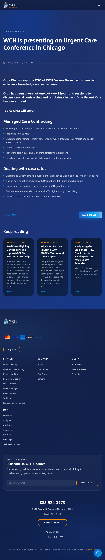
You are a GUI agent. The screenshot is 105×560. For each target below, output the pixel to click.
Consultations (9, 393)
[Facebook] (43, 537)
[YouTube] (55, 537)
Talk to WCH (90, 214)
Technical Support (11, 444)
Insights (7, 420)
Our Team (42, 374)
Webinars (7, 398)
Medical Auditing (11, 374)
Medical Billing (10, 364)
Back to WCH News (16, 31)
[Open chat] (98, 553)
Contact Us (8, 430)
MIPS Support (9, 383)
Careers (41, 379)
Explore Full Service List (14, 403)
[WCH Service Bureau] (10, 5)
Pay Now (12, 349)
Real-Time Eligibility (12, 379)
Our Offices (43, 369)
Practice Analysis (11, 388)
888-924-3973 (52, 502)
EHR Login (8, 439)
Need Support (52, 522)
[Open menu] (99, 5)
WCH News (77, 364)
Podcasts (76, 374)
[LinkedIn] (49, 537)
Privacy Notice (91, 550)
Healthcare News (79, 369)
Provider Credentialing (13, 369)
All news (11, 215)
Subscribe (87, 482)
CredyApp (7, 425)
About (40, 364)
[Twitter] (61, 537)
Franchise (7, 415)
